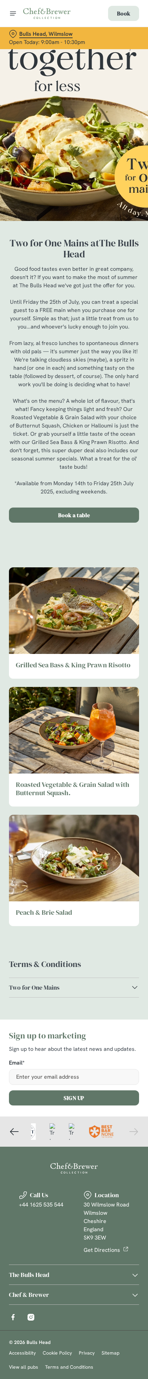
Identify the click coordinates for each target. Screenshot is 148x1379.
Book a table (74, 515)
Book (123, 13)
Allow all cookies (74, 789)
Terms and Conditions (69, 1367)
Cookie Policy (57, 1353)
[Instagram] (31, 1317)
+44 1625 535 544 (41, 1204)
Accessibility (22, 1353)
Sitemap (110, 1353)
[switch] (130, 697)
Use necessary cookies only (74, 812)
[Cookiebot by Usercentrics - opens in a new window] (110, 560)
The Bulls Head (29, 1274)
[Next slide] (133, 1131)
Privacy (87, 1353)
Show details (111, 768)
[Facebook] (13, 1317)
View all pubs (23, 1367)
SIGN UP (74, 1098)
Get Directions (102, 1250)
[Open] (13, 13)
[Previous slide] (14, 1131)
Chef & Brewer (29, 1294)
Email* (16, 1063)
